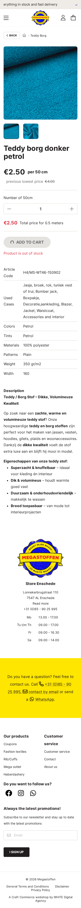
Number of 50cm (18, 197)
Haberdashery (14, 774)
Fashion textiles (15, 751)
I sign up (16, 852)
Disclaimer (62, 886)
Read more (41, 603)
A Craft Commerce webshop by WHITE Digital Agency (40, 898)
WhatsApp (44, 699)
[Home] (24, 35)
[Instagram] (21, 793)
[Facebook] (9, 793)
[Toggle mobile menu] (6, 18)
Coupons (10, 744)
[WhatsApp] (33, 793)
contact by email (43, 691)
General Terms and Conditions (27, 886)
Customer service (57, 751)
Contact (50, 759)
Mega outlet (12, 767)
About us (50, 767)
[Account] (63, 17)
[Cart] (73, 18)
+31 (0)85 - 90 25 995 (40, 609)
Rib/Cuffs (10, 759)
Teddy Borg (38, 35)
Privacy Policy (40, 890)
